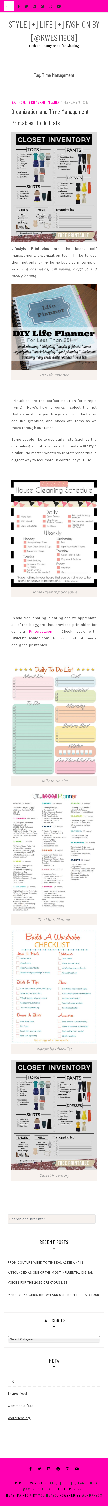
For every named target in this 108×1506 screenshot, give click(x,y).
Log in (12, 1381)
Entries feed (17, 1393)
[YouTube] (77, 1469)
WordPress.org (19, 1418)
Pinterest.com (41, 631)
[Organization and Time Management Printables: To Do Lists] (54, 186)
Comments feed (21, 1406)
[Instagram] (67, 1469)
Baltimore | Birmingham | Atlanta (35, 102)
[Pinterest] (58, 1469)
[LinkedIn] (48, 1469)
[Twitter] (39, 1469)
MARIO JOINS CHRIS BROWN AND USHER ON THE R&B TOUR (53, 1295)
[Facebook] (30, 1469)
